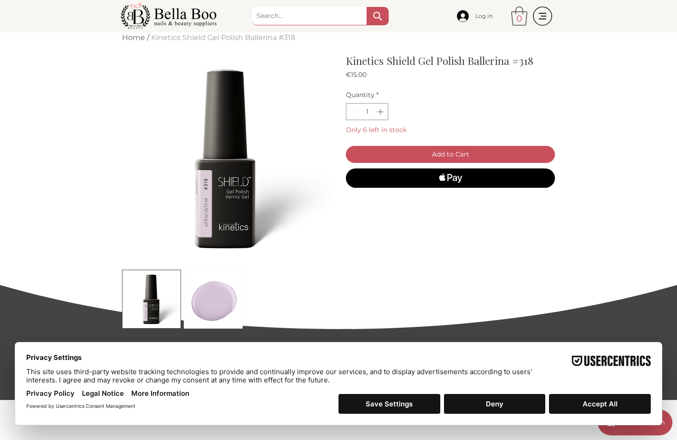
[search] (378, 16)
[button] (519, 16)
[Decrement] (353, 112)
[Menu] (542, 16)
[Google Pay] (450, 203)
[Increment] (381, 112)
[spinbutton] (367, 112)
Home (133, 37)
